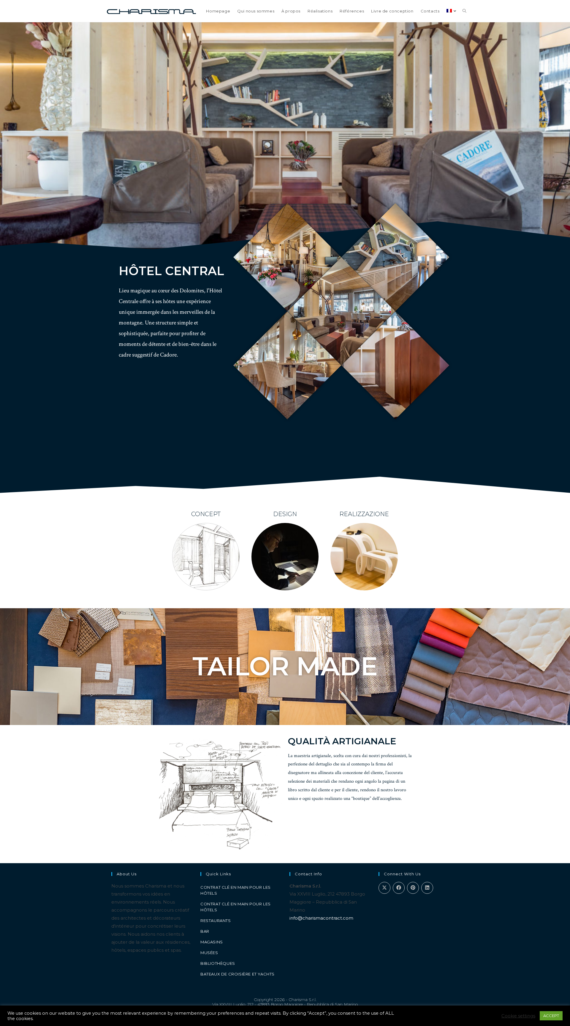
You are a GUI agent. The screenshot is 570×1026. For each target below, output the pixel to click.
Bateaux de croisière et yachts (237, 974)
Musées (209, 952)
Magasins (211, 942)
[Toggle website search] (464, 11)
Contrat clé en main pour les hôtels (235, 890)
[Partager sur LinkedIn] (427, 888)
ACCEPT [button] (551, 1015)
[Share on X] (384, 888)
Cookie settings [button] (518, 1016)
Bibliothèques (217, 963)
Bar (204, 931)
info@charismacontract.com (321, 918)
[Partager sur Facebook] (399, 888)
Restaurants (215, 920)
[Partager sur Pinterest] (413, 888)
